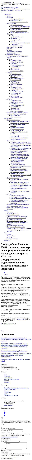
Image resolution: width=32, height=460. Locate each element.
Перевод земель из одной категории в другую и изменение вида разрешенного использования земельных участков (21, 150)
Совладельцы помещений (14, 219)
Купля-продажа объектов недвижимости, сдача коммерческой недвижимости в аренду (21, 175)
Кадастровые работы (16, 39)
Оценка (13, 41)
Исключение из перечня (17, 127)
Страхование (14, 44)
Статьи (9, 234)
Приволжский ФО (16, 66)
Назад (2, 330)
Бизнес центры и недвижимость (19, 32)
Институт (10, 16)
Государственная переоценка (12, 54)
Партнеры (10, 34)
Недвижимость (11, 140)
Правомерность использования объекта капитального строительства (18, 205)
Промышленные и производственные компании (19, 30)
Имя (2, 441)
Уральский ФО (15, 68)
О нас (5, 374)
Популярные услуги (12, 213)
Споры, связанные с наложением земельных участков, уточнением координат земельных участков (20, 155)
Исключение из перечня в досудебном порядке (14, 351)
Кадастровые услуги (13, 178)
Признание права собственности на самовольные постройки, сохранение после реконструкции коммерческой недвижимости (21, 144)
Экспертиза (14, 38)
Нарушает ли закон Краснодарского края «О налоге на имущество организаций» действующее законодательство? (16, 355)
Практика (10, 17)
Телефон (3, 432)
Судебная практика (16, 20)
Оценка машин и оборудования (19, 200)
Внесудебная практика (17, 19)
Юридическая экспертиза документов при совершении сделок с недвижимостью (21, 166)
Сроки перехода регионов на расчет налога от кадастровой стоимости (17, 113)
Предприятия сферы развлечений (20, 28)
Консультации (8, 118)
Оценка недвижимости (17, 195)
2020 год (9, 86)
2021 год (9, 99)
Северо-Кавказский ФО (17, 65)
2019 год (9, 72)
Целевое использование (17, 129)
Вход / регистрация (18, 3)
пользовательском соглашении (9, 436)
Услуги (6, 210)
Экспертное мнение (12, 238)
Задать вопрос (15, 7)
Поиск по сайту (11, 53)
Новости (9, 48)
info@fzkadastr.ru (21, 319)
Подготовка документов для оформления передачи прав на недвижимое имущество (19, 170)
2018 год (9, 59)
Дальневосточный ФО (17, 71)
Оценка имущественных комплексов (21, 198)
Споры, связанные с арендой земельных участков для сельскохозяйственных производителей (19, 161)
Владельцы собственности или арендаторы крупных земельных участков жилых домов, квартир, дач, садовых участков (19, 229)
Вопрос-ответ (8, 392)
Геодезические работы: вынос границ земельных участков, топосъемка (19, 188)
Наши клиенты (11, 23)
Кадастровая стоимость (13, 120)
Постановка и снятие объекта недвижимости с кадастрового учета (21, 184)
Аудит (12, 35)
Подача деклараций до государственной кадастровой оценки (19, 132)
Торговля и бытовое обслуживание (20, 26)
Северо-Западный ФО (17, 62)
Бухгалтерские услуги (17, 37)
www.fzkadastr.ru (8, 405)
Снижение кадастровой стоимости (20, 121)
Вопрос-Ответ (11, 235)
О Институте (7, 14)
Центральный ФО (16, 60)
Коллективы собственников (15, 225)
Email (3, 452)
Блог (5, 233)
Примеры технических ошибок (19, 22)
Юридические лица (16, 117)
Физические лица (15, 115)
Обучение (10, 212)
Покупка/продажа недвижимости (20, 42)
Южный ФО (14, 63)
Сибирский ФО (15, 69)
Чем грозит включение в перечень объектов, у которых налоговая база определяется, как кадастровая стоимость (16, 339)
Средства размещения (17, 25)
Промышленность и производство (16, 221)
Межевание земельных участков (20, 182)
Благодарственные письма (14, 47)
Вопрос (3, 448)
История (9, 50)
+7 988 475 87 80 (6, 3)
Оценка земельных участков (18, 197)
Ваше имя (4, 430)
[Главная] (4, 272)
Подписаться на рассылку (14, 51)
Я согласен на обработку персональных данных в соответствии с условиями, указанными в (15, 435)
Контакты (6, 240)
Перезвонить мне (5, 7)
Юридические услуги (17, 45)
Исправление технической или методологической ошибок (19, 138)
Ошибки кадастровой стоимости (20, 123)
